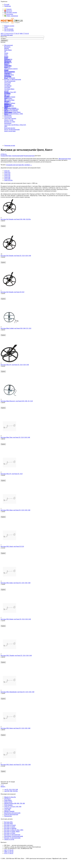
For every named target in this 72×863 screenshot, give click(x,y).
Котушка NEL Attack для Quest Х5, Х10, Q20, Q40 (16, 764)
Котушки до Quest (9, 826)
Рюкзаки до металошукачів (12, 838)
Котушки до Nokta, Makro (12, 831)
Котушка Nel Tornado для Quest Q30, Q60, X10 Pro (16, 219)
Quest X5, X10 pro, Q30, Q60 (12, 806)
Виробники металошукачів (12, 813)
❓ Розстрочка (8, 14)
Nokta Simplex (8, 805)
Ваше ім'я (3, 36)
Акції (5, 27)
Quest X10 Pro (8, 180)
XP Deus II (7, 798)
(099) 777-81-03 (24, 33)
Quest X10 (7, 172)
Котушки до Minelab (10, 828)
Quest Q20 (7, 174)
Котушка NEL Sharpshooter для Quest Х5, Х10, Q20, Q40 (17, 692)
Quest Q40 (7, 177)
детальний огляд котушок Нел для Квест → (19, 165)
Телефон (3, 38)
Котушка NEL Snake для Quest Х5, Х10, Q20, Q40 (15, 582)
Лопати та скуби (9, 839)
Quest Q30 (7, 175)
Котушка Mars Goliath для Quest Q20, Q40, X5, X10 (16, 328)
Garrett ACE (7, 808)
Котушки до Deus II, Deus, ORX (13, 830)
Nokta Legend (8, 801)
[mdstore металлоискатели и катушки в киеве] (12, 23)
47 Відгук (3, 154)
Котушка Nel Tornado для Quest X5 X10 (12, 292)
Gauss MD (7, 809)
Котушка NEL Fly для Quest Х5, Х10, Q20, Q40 (15, 364)
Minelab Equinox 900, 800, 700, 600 (14, 803)
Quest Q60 (7, 178)
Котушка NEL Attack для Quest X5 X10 (12, 546)
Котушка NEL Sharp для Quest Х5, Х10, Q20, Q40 (15, 510)
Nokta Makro (8, 800)
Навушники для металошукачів (13, 836)
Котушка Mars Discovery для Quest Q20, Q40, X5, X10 (17, 401)
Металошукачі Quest (65, 158)
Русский (6, 4)
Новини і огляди (9, 26)
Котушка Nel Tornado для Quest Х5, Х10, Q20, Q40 (16, 255)
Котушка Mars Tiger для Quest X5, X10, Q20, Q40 (15, 437)
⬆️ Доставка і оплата (10, 12)
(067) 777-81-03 (5, 33)
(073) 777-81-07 (14, 33)
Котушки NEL (8, 822)
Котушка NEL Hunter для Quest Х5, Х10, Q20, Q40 (16, 619)
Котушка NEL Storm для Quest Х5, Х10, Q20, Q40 (15, 728)
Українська (7, 6)
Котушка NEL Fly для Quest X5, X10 (11, 473)
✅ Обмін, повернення (11, 16)
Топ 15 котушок (9, 30)
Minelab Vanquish (9, 811)
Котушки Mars (8, 823)
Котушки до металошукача (12, 834)
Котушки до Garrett (10, 825)
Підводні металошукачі (11, 814)
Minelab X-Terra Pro (10, 797)
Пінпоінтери (8, 816)
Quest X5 (7, 170)
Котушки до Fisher (9, 833)
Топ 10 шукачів (8, 29)
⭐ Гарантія (7, 9)
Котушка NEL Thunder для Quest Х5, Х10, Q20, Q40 (16, 655)
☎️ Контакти (8, 11)
